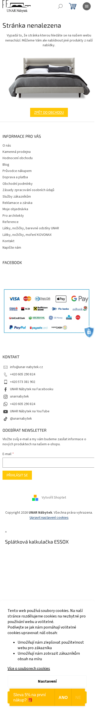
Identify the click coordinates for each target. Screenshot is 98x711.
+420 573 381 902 (22, 381)
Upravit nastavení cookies (49, 517)
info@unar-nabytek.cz (26, 367)
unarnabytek (19, 396)
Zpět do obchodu (49, 112)
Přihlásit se (17, 475)
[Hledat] (60, 6)
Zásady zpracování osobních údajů (28, 190)
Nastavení (47, 681)
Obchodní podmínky (18, 183)
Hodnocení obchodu (18, 158)
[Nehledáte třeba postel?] (49, 78)
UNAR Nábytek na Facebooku (31, 389)
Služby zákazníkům (17, 196)
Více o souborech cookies (29, 668)
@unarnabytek (21, 418)
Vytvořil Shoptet (54, 497)
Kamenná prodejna (17, 151)
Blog (6, 164)
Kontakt (8, 241)
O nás (7, 145)
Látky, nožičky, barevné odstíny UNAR (31, 228)
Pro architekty (13, 215)
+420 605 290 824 (22, 374)
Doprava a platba (15, 177)
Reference (11, 222)
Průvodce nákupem (17, 170)
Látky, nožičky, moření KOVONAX (27, 234)
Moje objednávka (15, 209)
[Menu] (87, 6)
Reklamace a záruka (17, 202)
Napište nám (12, 247)
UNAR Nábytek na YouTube (30, 411)
